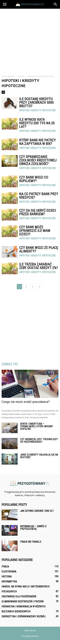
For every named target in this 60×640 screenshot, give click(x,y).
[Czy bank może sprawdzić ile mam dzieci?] (10, 231)
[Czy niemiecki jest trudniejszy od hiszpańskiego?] (10, 443)
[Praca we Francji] (10, 546)
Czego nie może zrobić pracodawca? (26, 402)
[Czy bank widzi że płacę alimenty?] (10, 252)
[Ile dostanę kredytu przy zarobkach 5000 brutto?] (10, 103)
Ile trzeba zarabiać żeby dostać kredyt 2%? (38, 266)
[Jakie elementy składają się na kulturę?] (10, 459)
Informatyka (9, 581)
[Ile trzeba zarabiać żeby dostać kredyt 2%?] (10, 268)
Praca (5, 566)
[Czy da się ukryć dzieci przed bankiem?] (10, 215)
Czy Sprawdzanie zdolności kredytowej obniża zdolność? (38, 160)
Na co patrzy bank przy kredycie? (38, 195)
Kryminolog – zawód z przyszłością (33, 527)
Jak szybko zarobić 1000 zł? (37, 510)
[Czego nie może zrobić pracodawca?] (30, 384)
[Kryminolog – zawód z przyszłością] (10, 530)
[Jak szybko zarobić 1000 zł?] (10, 515)
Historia (7, 576)
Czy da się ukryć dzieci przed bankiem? (37, 212)
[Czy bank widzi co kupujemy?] (10, 181)
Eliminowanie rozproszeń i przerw (23, 601)
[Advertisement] (30, 40)
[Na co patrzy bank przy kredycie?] (10, 198)
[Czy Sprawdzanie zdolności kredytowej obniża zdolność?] (10, 161)
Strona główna (8, 76)
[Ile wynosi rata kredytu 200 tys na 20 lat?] (10, 124)
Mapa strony (30, 630)
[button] (55, 4)
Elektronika (9, 571)
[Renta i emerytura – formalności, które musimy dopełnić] (10, 428)
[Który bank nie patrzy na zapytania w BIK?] (10, 144)
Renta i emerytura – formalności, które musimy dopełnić (36, 426)
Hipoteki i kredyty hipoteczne (37, 110)
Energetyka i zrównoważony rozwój (24, 616)
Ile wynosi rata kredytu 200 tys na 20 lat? (37, 123)
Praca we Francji (30, 541)
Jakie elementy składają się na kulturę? (39, 456)
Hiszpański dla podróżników (19, 596)
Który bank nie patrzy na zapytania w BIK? (37, 142)
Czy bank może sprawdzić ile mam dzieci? (34, 230)
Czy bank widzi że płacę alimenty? (38, 249)
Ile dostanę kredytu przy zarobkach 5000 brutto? (36, 102)
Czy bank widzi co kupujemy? (33, 179)
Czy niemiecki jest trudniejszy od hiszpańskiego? (39, 440)
